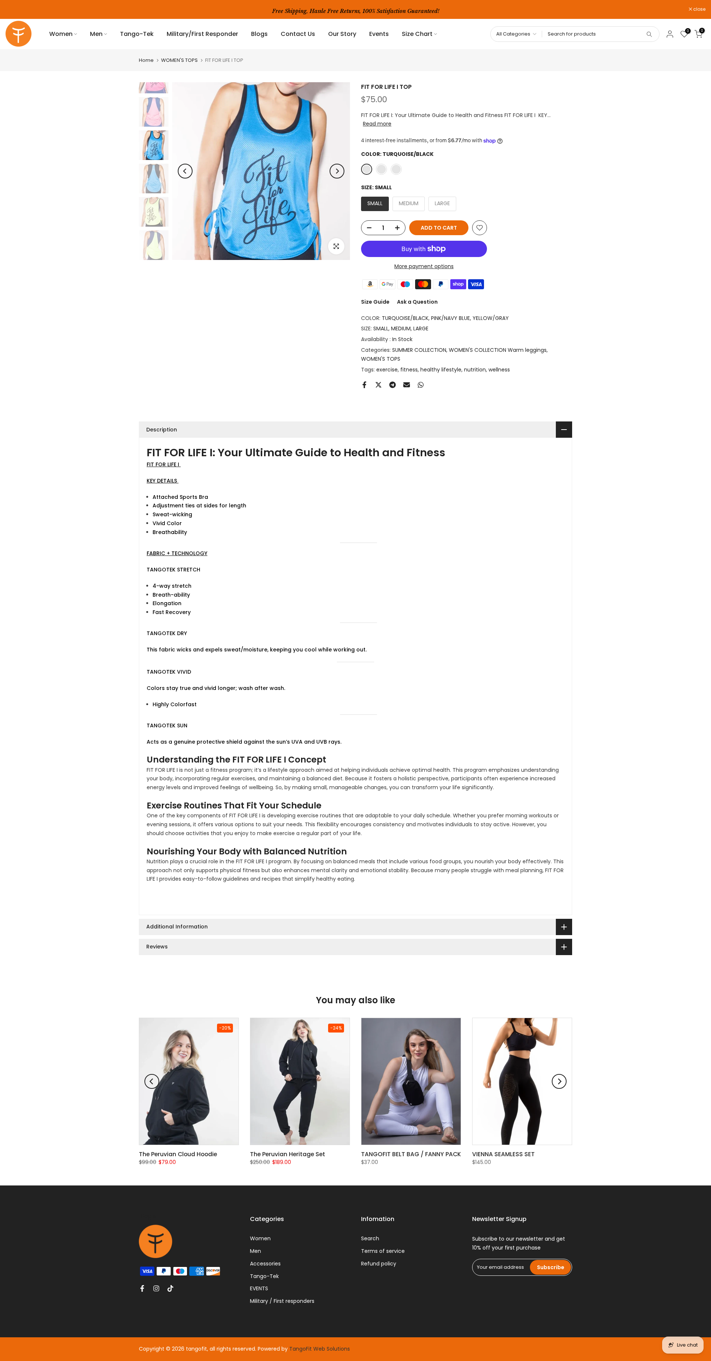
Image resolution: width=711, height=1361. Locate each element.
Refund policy (378, 1263)
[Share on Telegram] (392, 384)
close (15, 9)
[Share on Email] (406, 384)
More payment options (424, 266)
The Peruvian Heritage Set (287, 1154)
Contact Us (298, 34)
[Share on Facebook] (364, 384)
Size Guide (375, 302)
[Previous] (185, 171)
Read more (377, 123)
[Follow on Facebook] (142, 1288)
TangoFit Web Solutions (319, 1348)
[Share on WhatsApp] (420, 384)
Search (370, 1238)
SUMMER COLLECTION (419, 350)
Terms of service (383, 1251)
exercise (387, 369)
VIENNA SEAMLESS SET (503, 1154)
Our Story (342, 34)
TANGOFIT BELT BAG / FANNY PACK (411, 1154)
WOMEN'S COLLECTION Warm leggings (498, 350)
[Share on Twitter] (378, 384)
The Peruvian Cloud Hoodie (178, 1154)
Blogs (259, 34)
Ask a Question (417, 302)
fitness (409, 369)
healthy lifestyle (440, 369)
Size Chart (417, 34)
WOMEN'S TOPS (179, 60)
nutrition (475, 369)
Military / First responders (282, 1301)
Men (96, 34)
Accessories (265, 1263)
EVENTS (259, 1288)
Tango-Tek (137, 34)
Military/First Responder (202, 34)
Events (379, 34)
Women (61, 34)
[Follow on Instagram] (156, 1288)
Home (146, 60)
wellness (499, 369)
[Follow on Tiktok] (170, 1288)
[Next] (337, 171)
